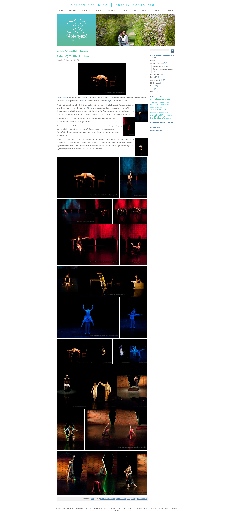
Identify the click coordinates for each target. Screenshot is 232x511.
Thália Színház (63, 98)
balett (102, 499)
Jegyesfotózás (158, 109)
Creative (168, 118)
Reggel (166, 112)
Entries (96, 508)
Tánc (92, 499)
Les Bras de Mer (121, 499)
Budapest (164, 105)
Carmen (112, 499)
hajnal (156, 107)
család (160, 107)
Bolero (82, 101)
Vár (169, 110)
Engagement (160, 115)
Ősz (157, 112)
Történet (157, 105)
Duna (169, 105)
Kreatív (152, 115)
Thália (133, 499)
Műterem (153, 112)
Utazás (152, 92)
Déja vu (110, 101)
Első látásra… (155, 74)
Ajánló (152, 60)
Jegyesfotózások (156, 80)
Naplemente (170, 115)
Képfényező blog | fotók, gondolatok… (116, 4)
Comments (103, 508)
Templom (161, 112)
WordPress (122, 508)
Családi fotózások (159, 66)
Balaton (162, 102)
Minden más (154, 83)
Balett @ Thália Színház (73, 56)
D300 (87, 108)
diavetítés (163, 99)
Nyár (152, 118)
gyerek (152, 107)
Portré (152, 86)
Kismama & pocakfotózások (163, 69)
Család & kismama (157, 63)
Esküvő (153, 77)
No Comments (142, 499)
